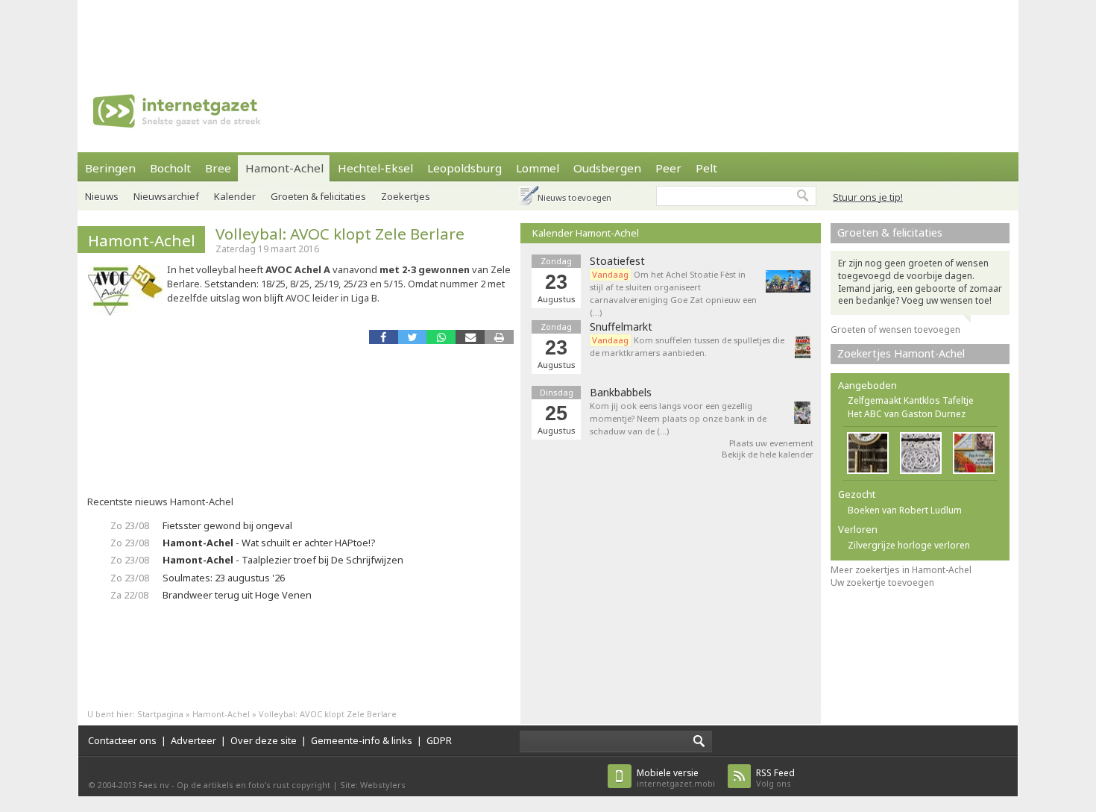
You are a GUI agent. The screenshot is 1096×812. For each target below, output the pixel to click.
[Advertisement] (548, 33)
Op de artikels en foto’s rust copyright (253, 784)
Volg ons (775, 778)
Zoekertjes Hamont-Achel (901, 353)
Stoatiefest (617, 261)
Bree (218, 167)
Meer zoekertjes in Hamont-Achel (901, 569)
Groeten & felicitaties (318, 196)
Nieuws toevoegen (574, 197)
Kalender (235, 196)
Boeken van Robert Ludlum (905, 510)
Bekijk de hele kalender (767, 454)
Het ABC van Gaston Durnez (907, 413)
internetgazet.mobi (676, 778)
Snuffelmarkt (621, 327)
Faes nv (154, 784)
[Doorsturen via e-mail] (470, 337)
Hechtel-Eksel (375, 167)
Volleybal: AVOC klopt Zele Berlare (339, 233)
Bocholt (170, 167)
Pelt (706, 167)
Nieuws (102, 196)
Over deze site (263, 740)
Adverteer (193, 740)
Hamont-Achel (284, 167)
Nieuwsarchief (166, 196)
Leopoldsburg (464, 167)
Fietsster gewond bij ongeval (227, 525)
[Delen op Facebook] (383, 337)
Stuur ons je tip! (868, 197)
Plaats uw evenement (771, 443)
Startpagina (160, 713)
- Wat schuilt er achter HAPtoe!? (269, 542)
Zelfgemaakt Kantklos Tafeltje (911, 400)
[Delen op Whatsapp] (441, 337)
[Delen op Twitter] (412, 337)
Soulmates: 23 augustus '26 (224, 577)
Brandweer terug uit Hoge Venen (237, 595)
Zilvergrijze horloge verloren (909, 545)
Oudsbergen (607, 167)
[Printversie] (499, 337)
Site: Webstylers (373, 784)
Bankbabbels (621, 392)
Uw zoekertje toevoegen (882, 582)
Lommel (537, 167)
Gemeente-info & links (361, 740)
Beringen (110, 167)
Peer (668, 167)
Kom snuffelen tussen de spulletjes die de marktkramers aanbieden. (687, 346)
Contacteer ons (122, 740)
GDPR (439, 740)
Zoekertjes (405, 196)
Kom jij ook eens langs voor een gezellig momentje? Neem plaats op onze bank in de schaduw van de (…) (678, 418)
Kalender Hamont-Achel (585, 233)
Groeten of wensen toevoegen (895, 329)
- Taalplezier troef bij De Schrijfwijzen (283, 559)
